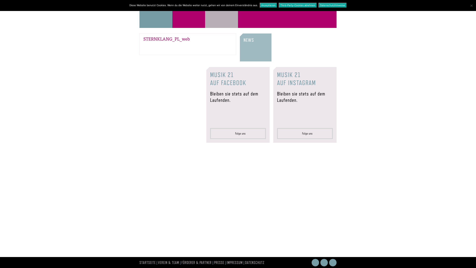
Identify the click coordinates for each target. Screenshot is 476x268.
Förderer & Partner (196, 262)
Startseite (147, 262)
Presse (219, 262)
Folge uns (239, 133)
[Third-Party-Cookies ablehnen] (471, 5)
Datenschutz (254, 262)
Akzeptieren (268, 5)
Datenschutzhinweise (332, 5)
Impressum (235, 262)
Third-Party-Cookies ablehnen (297, 5)
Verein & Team (168, 262)
